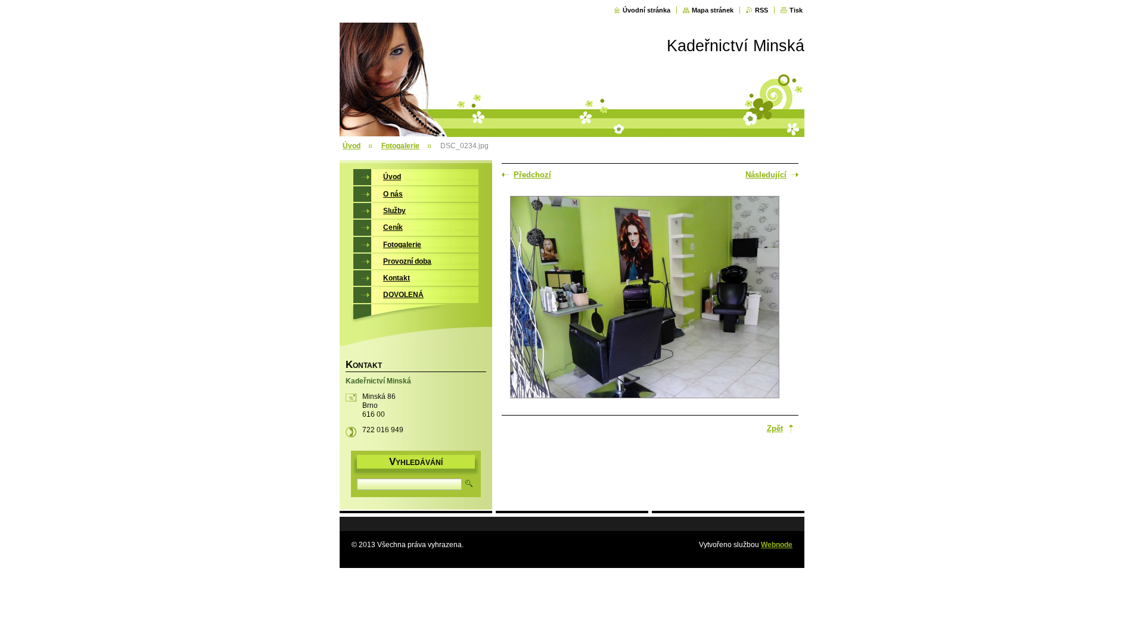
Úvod (351, 145)
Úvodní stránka (646, 10)
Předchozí (532, 174)
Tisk (796, 10)
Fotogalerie (400, 145)
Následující (765, 174)
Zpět (775, 428)
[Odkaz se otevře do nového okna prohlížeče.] (644, 298)
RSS (761, 10)
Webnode (776, 544)
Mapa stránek (712, 10)
